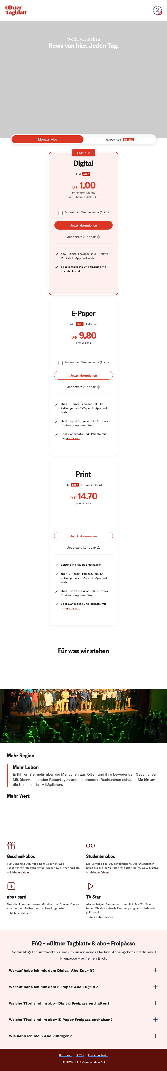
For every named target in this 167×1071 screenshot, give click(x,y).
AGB (80, 1055)
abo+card (73, 271)
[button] (83, 755)
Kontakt (65, 1055)
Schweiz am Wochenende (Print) (86, 212)
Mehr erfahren (20, 872)
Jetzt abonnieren (101, 917)
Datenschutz (98, 1055)
